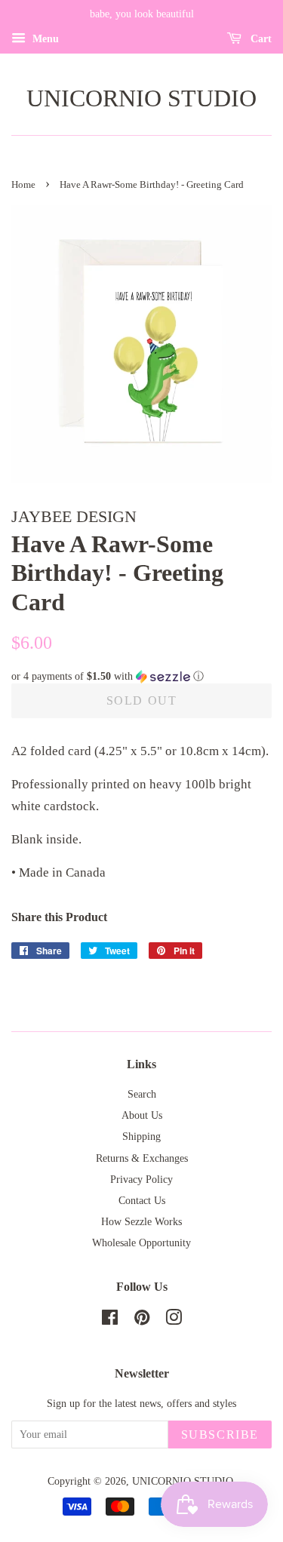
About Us (142, 1115)
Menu (44, 39)
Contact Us (141, 1200)
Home (23, 185)
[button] (141, 676)
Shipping (141, 1136)
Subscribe (220, 1434)
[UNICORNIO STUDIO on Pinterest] (142, 1320)
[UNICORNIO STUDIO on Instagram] (173, 1320)
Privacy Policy (141, 1179)
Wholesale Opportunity (141, 1242)
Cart (260, 39)
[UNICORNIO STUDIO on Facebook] (109, 1320)
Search (142, 1094)
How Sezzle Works (141, 1221)
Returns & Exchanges (142, 1158)
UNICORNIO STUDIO (141, 98)
